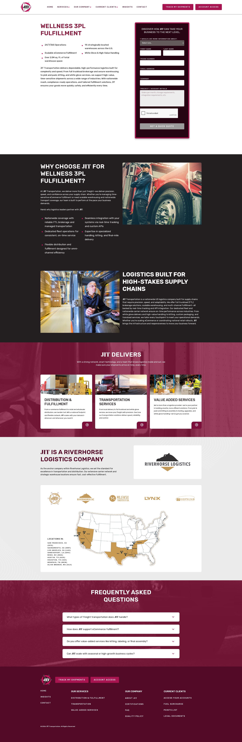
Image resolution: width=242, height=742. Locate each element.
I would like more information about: (158, 39)
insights (45, 697)
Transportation (81, 704)
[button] (63, 7)
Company (144, 79)
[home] (26, 7)
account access (209, 7)
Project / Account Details (153, 89)
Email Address (147, 69)
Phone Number (147, 59)
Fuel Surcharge (173, 704)
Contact (45, 703)
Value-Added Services (84, 710)
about (131, 698)
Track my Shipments (178, 7)
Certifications (134, 704)
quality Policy (134, 716)
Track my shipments (71, 680)
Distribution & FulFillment (88, 698)
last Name (168, 49)
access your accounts (178, 698)
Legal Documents (174, 716)
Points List (170, 710)
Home (43, 691)
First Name (145, 49)
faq (127, 710)
